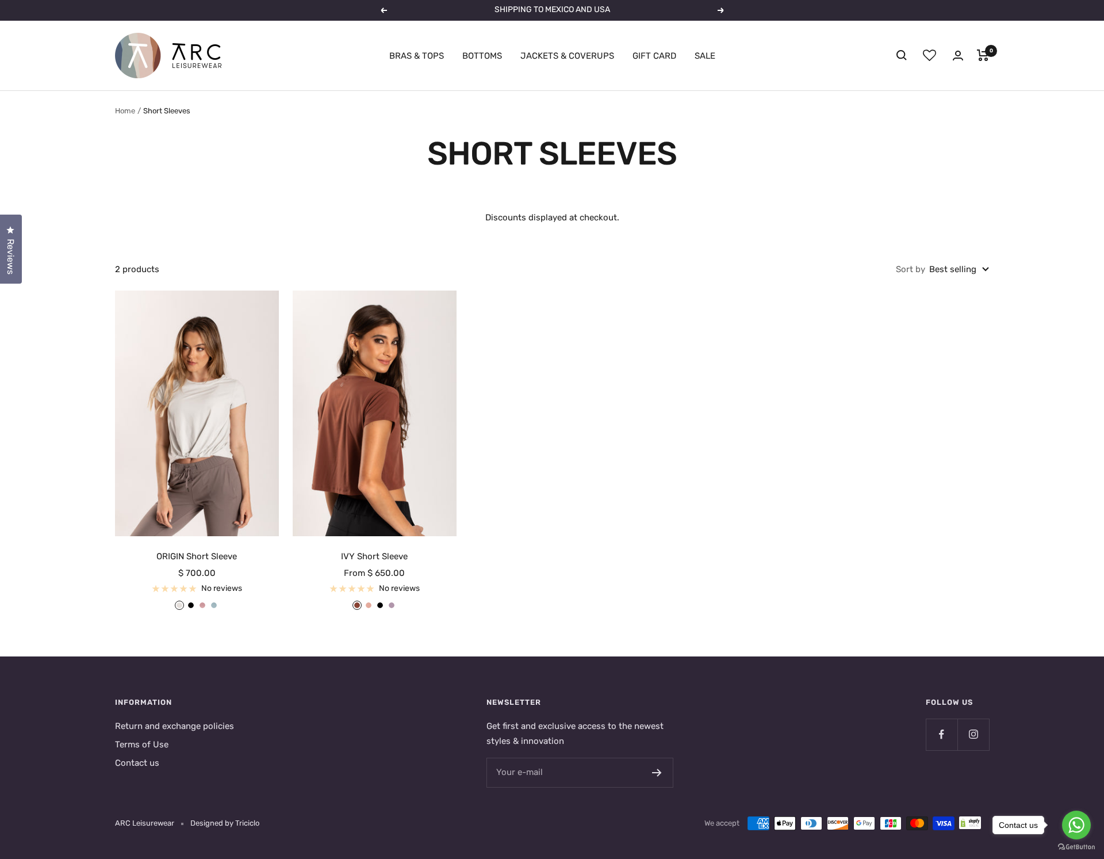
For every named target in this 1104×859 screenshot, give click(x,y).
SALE (705, 56)
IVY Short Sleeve (374, 556)
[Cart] (983, 55)
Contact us (137, 763)
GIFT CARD (654, 56)
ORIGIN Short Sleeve (196, 556)
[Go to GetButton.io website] (1076, 847)
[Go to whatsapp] (1076, 825)
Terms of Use (141, 744)
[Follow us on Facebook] (941, 734)
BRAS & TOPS (416, 56)
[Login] (958, 55)
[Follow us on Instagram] (973, 734)
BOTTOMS (482, 56)
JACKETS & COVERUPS (567, 56)
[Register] (657, 773)
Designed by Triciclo (224, 823)
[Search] (901, 55)
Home (125, 110)
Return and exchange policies (174, 726)
